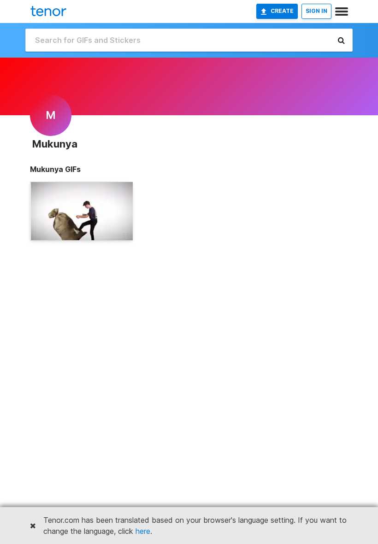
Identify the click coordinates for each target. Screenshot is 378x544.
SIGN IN (316, 10)
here (143, 531)
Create (282, 10)
